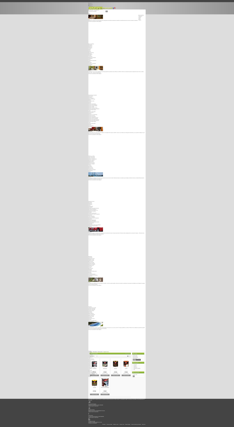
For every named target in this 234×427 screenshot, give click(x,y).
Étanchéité (90, 370)
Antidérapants (90, 206)
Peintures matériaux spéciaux (93, 117)
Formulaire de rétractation (92, 423)
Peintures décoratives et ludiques (93, 108)
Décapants (90, 44)
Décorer (89, 360)
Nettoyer (89, 353)
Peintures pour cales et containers (94, 214)
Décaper (89, 351)
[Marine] (95, 174)
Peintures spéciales (91, 263)
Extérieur (89, 113)
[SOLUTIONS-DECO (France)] (101, 8)
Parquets (89, 55)
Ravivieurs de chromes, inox (93, 210)
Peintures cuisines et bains (92, 107)
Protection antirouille (91, 308)
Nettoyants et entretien (92, 57)
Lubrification (90, 276)
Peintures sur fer (91, 316)
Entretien (89, 272)
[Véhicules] (95, 229)
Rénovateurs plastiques (92, 209)
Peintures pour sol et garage (93, 118)
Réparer (139, 20)
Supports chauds (91, 310)
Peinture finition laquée (92, 109)
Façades (89, 363)
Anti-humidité (90, 372)
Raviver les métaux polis (92, 320)
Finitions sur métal (91, 156)
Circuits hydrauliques (91, 274)
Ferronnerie (90, 312)
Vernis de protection (91, 314)
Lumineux (90, 165)
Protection (90, 273)
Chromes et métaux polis (92, 271)
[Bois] (95, 16)
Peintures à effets (91, 106)
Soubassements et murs (92, 362)
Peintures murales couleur (92, 105)
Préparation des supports (92, 95)
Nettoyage (90, 269)
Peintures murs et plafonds (92, 104)
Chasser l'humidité (91, 374)
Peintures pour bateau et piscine (93, 119)
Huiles (139, 18)
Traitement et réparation (92, 60)
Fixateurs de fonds (91, 359)
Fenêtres (89, 361)
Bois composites (91, 52)
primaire (89, 124)
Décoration (90, 126)
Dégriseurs (90, 46)
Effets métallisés (91, 313)
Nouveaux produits (109, 424)
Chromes (89, 267)
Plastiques (90, 270)
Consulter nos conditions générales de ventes (95, 422)
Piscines (89, 364)
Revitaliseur (90, 54)
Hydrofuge (90, 368)
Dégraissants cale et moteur (93, 225)
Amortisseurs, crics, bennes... (93, 275)
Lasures (139, 17)
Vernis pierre (90, 367)
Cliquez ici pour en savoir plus (93, 411)
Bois (89, 14)
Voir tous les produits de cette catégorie (94, 21)
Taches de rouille (91, 262)
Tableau (89, 164)
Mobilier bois (90, 170)
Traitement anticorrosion (92, 213)
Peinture (89, 65)
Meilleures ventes (115, 424)
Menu (89, 13)
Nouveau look (90, 167)
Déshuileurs (90, 45)
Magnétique (90, 166)
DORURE (94, 387)
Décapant (90, 62)
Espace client (90, 4)
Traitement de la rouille (92, 307)
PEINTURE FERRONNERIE (105, 387)
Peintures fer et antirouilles (92, 114)
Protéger (89, 365)
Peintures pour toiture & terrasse (93, 120)
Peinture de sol (90, 112)
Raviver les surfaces (91, 264)
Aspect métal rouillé (91, 157)
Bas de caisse (90, 261)
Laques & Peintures (91, 217)
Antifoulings (90, 223)
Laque (89, 110)
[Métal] (95, 279)
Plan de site (143, 424)
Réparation (90, 256)
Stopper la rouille (91, 260)
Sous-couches (90, 96)
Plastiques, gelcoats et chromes (93, 208)
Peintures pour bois (91, 115)
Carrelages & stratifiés (92, 169)
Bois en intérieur (141, 15)
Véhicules (90, 226)
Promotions (104, 424)
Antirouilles (90, 215)
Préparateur (90, 64)
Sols (89, 369)
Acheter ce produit (94, 394)
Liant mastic (90, 56)
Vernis (139, 19)
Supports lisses (90, 168)
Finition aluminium (91, 216)
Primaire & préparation (92, 103)
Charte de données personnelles (136, 424)
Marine (89, 171)
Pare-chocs (90, 266)
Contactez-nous (121, 424)
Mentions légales (127, 424)
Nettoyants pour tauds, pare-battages (94, 224)
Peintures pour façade (92, 116)
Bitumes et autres (91, 371)
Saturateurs (140, 16)
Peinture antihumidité (91, 111)
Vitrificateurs (90, 58)
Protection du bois (91, 201)
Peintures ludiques (91, 163)
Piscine (89, 376)
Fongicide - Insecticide (92, 63)
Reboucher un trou (91, 258)
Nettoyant (90, 53)
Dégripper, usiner (91, 259)
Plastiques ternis (91, 265)
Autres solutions (91, 321)
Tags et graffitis (90, 366)
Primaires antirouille (91, 309)
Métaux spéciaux (91, 315)
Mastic (89, 61)
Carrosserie (90, 257)
